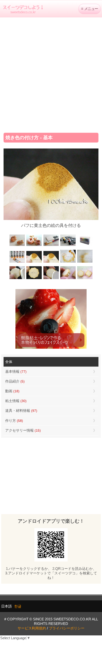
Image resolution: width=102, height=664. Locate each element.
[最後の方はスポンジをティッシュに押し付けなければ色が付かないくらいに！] (84, 262)
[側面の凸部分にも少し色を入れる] (68, 278)
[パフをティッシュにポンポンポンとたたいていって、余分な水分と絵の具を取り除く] (68, 262)
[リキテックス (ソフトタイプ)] (17, 262)
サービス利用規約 (32, 628)
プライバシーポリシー (66, 628)
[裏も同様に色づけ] (34, 278)
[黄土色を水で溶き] (34, 262)
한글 (17, 606)
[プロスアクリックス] (84, 245)
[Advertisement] (51, 73)
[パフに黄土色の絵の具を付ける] (50, 262)
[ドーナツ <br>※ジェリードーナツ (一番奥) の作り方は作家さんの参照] (34, 245)
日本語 (6, 606)
